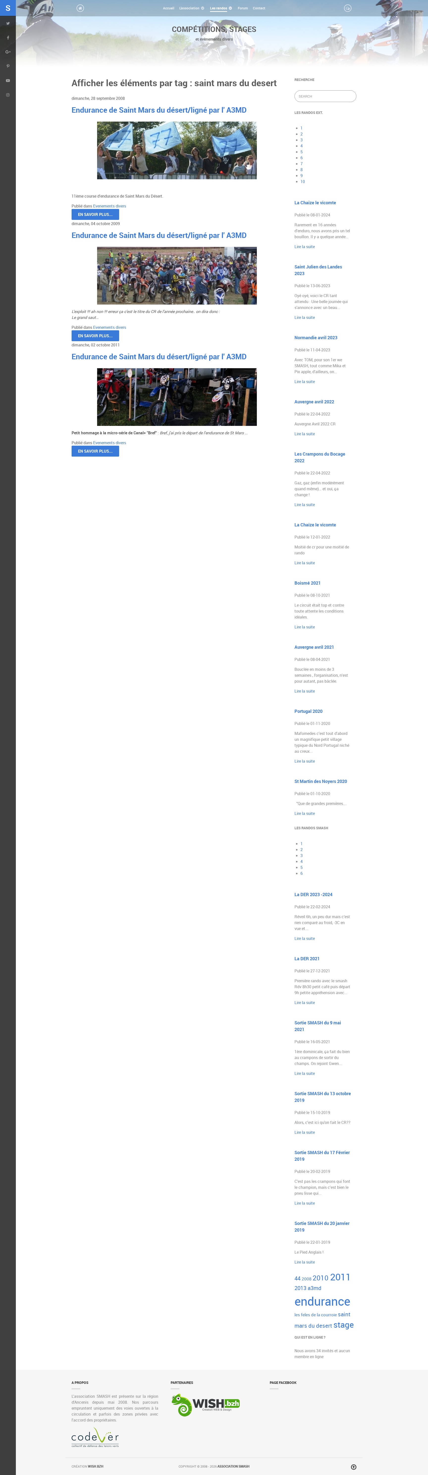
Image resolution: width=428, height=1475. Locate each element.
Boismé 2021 (307, 583)
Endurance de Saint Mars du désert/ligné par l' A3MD (159, 110)
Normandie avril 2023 (315, 337)
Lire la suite (304, 246)
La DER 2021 (307, 958)
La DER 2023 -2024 (313, 894)
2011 (340, 1276)
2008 (307, 1279)
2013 (301, 1288)
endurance (322, 1301)
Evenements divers (109, 206)
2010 (321, 1277)
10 (302, 181)
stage (343, 1324)
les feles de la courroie (316, 1315)
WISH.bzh (95, 1466)
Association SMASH (233, 1466)
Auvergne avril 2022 (314, 402)
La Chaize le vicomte (315, 203)
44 (298, 1278)
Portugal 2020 (308, 711)
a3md (314, 1288)
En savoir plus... (95, 214)
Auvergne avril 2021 (314, 647)
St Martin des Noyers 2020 (320, 781)
